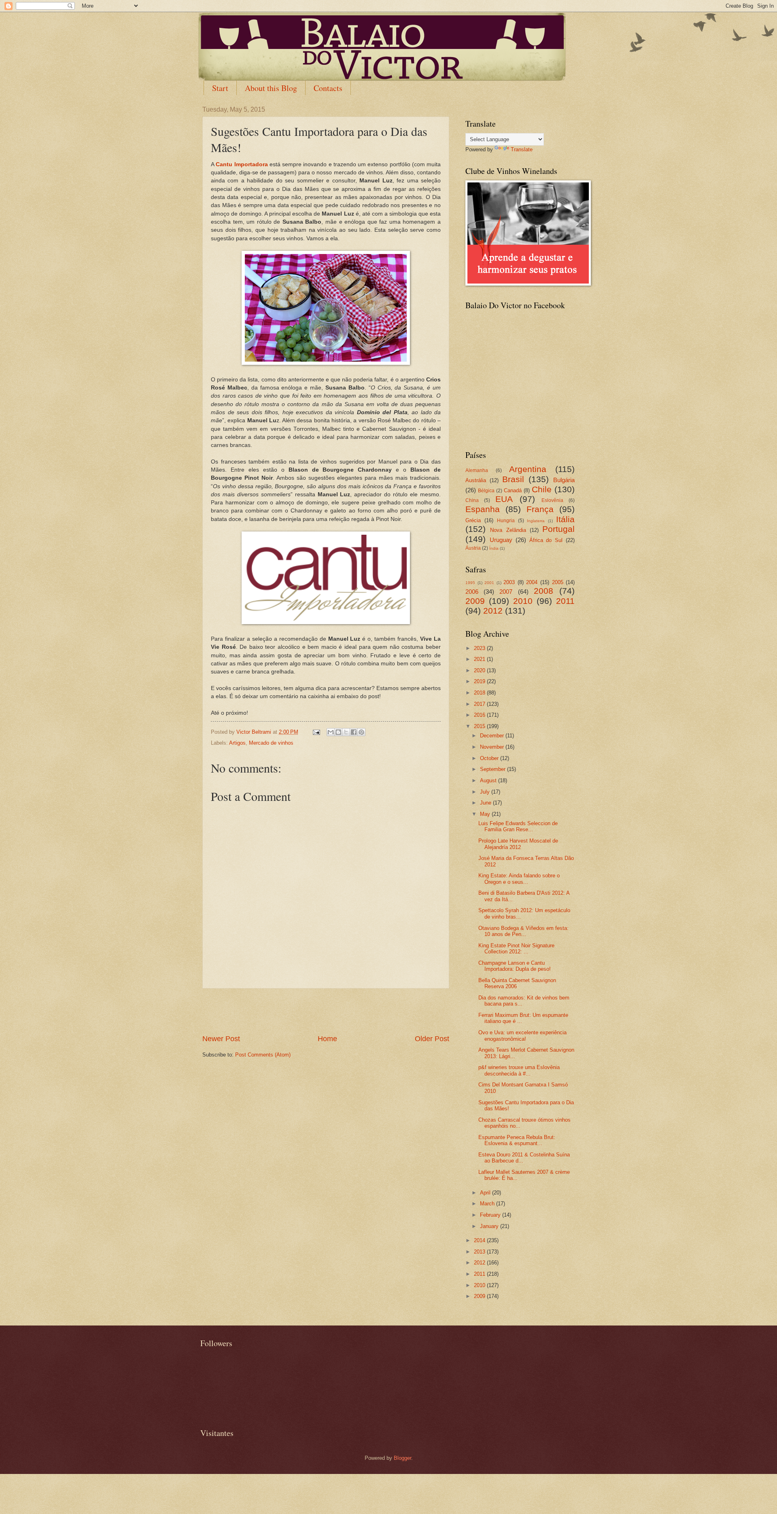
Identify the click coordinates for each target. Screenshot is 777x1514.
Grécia (473, 520)
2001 (489, 582)
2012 (493, 610)
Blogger (402, 1458)
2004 (531, 582)
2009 (475, 601)
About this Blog (271, 88)
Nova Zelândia (508, 530)
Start (220, 88)
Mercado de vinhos (271, 743)
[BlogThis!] (338, 732)
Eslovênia (552, 500)
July (485, 792)
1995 (470, 582)
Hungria (506, 520)
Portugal (558, 529)
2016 (480, 715)
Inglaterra (536, 521)
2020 (480, 670)
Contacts (328, 88)
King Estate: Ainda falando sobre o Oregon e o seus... (519, 878)
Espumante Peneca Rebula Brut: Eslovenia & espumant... (516, 1140)
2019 (480, 681)
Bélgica (486, 490)
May (486, 814)
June (486, 803)
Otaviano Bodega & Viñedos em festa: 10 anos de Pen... (523, 931)
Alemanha (476, 470)
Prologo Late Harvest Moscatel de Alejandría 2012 (518, 844)
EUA (504, 499)
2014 (480, 1240)
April (486, 1193)
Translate (522, 149)
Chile (542, 489)
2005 (557, 582)
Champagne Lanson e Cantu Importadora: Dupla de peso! (514, 966)
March (488, 1204)
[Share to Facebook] (354, 732)
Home (327, 1039)
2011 (565, 601)
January (490, 1226)
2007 (505, 591)
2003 (509, 582)
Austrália (475, 480)
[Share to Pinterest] (361, 732)
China (472, 500)
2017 (480, 704)
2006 (471, 591)
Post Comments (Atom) (263, 1055)
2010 (523, 601)
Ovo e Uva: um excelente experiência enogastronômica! (522, 1035)
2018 (480, 693)
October (490, 758)
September (493, 769)
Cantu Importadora (241, 164)
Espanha (482, 509)
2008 (543, 590)
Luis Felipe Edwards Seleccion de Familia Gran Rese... (518, 826)
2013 (480, 1252)
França (540, 509)
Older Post (432, 1039)
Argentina (527, 469)
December (492, 736)
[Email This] (331, 732)
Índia (494, 548)
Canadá (513, 490)
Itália (565, 519)
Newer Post (221, 1039)
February (491, 1215)
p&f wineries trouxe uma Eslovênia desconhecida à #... (519, 1070)
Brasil (513, 479)
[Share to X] (346, 732)
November (492, 747)
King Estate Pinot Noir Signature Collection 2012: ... (516, 948)
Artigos (237, 743)
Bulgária (564, 479)
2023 (480, 648)
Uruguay (501, 539)
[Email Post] (316, 732)
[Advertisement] (325, 1011)
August (489, 780)
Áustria (473, 548)
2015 (480, 726)
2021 (480, 659)
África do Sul (546, 540)
